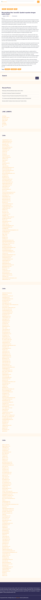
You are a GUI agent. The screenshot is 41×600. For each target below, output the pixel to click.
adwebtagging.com (6, 260)
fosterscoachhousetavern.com (8, 192)
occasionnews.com (6, 270)
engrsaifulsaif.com (6, 342)
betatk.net (4, 572)
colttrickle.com (5, 447)
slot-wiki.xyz (5, 545)
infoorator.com (5, 505)
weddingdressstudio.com (7, 523)
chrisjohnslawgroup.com (7, 370)
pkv (25, 588)
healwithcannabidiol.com (7, 391)
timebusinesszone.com (7, 273)
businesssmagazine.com (7, 463)
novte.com (4, 507)
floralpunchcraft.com (6, 218)
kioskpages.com (5, 393)
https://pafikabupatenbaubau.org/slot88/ (19, 590)
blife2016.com (5, 387)
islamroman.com (5, 481)
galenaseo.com (5, 547)
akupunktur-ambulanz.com (8, 495)
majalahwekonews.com (7, 141)
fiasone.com (4, 219)
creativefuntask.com (6, 341)
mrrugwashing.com (6, 231)
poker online (4, 120)
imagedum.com (5, 396)
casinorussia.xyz (5, 536)
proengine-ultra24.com (7, 511)
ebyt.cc (3, 499)
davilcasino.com (5, 325)
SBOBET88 (10, 9)
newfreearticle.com (6, 198)
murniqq (1, 589)
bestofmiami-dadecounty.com (8, 307)
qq (2, 126)
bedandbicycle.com (6, 354)
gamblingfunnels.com (6, 451)
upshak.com (4, 235)
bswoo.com (4, 575)
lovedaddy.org (5, 228)
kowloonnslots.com (6, 485)
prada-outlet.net (5, 444)
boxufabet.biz (5, 410)
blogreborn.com (5, 467)
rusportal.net (5, 160)
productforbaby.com (6, 189)
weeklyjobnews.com (6, 257)
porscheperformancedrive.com (8, 381)
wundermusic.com (6, 336)
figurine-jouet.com (6, 413)
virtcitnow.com (5, 469)
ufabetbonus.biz (5, 569)
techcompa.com (5, 476)
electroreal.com (5, 306)
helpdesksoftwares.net (7, 293)
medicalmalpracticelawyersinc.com (9, 552)
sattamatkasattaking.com (7, 402)
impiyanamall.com (6, 320)
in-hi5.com (4, 154)
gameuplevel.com (6, 330)
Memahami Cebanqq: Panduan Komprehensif (11, 93)
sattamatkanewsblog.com (7, 250)
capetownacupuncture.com (8, 167)
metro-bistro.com (6, 517)
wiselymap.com (5, 470)
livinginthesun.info (6, 163)
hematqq (6, 589)
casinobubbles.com (6, 317)
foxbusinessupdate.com (7, 227)
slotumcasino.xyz (6, 537)
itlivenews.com (5, 565)
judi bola (7, 69)
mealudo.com (5, 222)
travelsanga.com (5, 558)
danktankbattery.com (6, 221)
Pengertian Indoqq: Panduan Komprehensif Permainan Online (14, 95)
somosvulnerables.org (6, 377)
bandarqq (4, 116)
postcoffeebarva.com (7, 180)
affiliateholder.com (6, 279)
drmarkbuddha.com (6, 502)
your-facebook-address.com (8, 415)
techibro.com (5, 486)
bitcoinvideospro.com (6, 168)
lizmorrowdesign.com (6, 390)
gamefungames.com (6, 338)
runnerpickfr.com (5, 449)
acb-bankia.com (5, 232)
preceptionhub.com (6, 300)
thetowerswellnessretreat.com (8, 397)
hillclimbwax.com (6, 267)
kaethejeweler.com (6, 400)
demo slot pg (5, 119)
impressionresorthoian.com (8, 240)
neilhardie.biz (5, 527)
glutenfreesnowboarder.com (8, 388)
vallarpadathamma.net (7, 184)
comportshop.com (6, 553)
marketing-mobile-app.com (8, 216)
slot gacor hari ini (5, 117)
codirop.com (5, 456)
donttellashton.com (6, 148)
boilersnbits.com (5, 195)
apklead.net (4, 431)
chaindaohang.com (6, 501)
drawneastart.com (6, 359)
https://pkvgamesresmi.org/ (9, 592)
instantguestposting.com (7, 559)
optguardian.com (5, 322)
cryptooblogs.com (6, 329)
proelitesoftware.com (6, 365)
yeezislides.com (5, 301)
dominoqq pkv (37, 588)
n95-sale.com (5, 466)
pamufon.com (5, 380)
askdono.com (5, 459)
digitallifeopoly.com (6, 316)
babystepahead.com (6, 263)
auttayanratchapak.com (7, 179)
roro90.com (4, 151)
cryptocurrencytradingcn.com (8, 251)
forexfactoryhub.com (6, 473)
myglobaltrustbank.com (7, 549)
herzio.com (4, 152)
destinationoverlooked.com (8, 264)
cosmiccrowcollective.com (8, 170)
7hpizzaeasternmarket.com (8, 508)
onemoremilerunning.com (7, 203)
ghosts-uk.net (5, 457)
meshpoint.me (5, 174)
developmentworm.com (7, 563)
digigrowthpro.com (6, 446)
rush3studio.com (5, 150)
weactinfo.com (5, 212)
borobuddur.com (5, 335)
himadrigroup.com (6, 479)
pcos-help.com (5, 453)
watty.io (4, 161)
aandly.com (4, 574)
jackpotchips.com (6, 364)
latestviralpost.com (6, 196)
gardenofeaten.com (6, 200)
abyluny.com (4, 428)
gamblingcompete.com (7, 462)
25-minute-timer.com (7, 339)
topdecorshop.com (6, 555)
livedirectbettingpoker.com (8, 225)
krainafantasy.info (6, 155)
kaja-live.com (5, 475)
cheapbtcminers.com (6, 343)
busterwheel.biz (5, 533)
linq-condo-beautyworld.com (8, 498)
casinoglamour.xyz (6, 539)
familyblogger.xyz (6, 368)
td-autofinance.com (6, 482)
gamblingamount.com (6, 266)
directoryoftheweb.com (7, 147)
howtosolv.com (5, 518)
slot (19, 69)
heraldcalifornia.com (6, 355)
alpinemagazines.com (6, 488)
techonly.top (5, 460)
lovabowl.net (5, 294)
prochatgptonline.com (7, 472)
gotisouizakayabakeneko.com (8, 173)
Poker (4, 9)
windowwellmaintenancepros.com (9, 277)
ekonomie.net (5, 561)
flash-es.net (4, 234)
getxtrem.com (5, 211)
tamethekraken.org (6, 383)
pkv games (14, 69)
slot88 (10, 589)
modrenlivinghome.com (7, 418)
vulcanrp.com (5, 489)
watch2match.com (6, 546)
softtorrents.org (5, 375)
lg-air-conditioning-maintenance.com (10, 504)
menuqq (1, 588)
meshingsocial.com (6, 214)
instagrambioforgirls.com (7, 206)
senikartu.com (5, 158)
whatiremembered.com (7, 497)
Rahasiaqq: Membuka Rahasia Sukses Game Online (12, 90)
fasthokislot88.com (6, 361)
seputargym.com (5, 319)
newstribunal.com (6, 297)
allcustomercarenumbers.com (8, 367)
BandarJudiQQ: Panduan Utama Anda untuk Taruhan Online (14, 101)
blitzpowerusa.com (6, 199)
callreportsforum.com (6, 425)
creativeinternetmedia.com (8, 465)
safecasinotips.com (6, 362)
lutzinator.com (5, 384)
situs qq (3, 121)
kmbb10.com (5, 209)
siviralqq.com (5, 238)
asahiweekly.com (6, 351)
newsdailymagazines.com (7, 298)
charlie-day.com (5, 224)
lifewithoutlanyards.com (7, 513)
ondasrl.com (4, 386)
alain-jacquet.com (6, 171)
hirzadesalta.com (6, 314)
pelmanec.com (5, 144)
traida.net (4, 514)
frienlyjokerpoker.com (6, 483)
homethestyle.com (6, 332)
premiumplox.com (6, 524)
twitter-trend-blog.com (7, 491)
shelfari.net (4, 534)
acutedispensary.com (6, 248)
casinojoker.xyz (5, 542)
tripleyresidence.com (6, 374)
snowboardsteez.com (6, 205)
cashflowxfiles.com (6, 208)
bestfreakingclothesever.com (8, 241)
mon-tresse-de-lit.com (7, 407)
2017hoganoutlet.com (6, 142)
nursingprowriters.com (7, 246)
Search (4, 75)
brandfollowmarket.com (7, 256)
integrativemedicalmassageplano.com (10, 230)
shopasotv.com (5, 556)
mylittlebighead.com (6, 348)
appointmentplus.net (6, 562)
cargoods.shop (5, 166)
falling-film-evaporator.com (8, 243)
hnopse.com (4, 269)
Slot (15, 9)
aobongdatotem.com (6, 303)
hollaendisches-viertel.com (8, 510)
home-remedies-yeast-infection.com (10, 304)
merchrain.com (5, 422)
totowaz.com (5, 253)
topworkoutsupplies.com (7, 311)
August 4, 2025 (6, 16)
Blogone (18, 597)
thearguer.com (5, 215)
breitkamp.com (5, 372)
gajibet (1, 592)
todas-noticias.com (6, 157)
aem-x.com (4, 327)
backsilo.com (5, 237)
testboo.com (5, 521)
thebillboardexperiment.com (8, 404)
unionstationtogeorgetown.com (9, 345)
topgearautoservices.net (7, 412)
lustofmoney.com (6, 272)
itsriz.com (4, 164)
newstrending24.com (6, 568)
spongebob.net (5, 176)
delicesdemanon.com (6, 520)
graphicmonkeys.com (6, 356)
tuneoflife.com (5, 276)
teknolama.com (5, 187)
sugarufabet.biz (5, 409)
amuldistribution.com (6, 333)
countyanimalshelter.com (7, 259)
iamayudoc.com (5, 346)
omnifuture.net (5, 450)
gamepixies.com (5, 358)
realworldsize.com (6, 186)
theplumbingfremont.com (7, 566)
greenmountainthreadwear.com (8, 247)
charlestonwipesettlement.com (8, 254)
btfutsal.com (5, 454)
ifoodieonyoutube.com (7, 309)
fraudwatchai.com (6, 326)
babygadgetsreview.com (7, 494)
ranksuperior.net (5, 261)
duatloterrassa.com (6, 378)
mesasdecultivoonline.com (8, 193)
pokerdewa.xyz (5, 543)
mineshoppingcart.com (7, 310)
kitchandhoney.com (6, 515)
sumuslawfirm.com (6, 244)
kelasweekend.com (6, 571)
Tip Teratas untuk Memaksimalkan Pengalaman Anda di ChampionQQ (16, 98)
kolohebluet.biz (5, 530)
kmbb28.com (5, 423)
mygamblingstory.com (7, 139)
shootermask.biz (5, 531)
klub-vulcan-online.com (7, 371)
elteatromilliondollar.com (7, 182)
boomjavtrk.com (5, 429)
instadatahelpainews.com (7, 419)
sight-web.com (5, 478)
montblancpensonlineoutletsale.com (10, 492)
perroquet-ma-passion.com (8, 416)
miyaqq (37, 590)
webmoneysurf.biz (6, 529)
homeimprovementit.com (7, 295)
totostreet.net (5, 323)
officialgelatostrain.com (7, 399)
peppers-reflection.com (7, 275)
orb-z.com (4, 190)
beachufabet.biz (5, 406)
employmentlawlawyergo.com (8, 550)
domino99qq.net (5, 145)
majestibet (33, 590)
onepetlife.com (5, 403)
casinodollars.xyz (5, 540)
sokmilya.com (5, 426)
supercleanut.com (6, 352)
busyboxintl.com (5, 177)
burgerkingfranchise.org (7, 183)
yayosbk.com (5, 526)
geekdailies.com (5, 420)
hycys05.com (5, 202)
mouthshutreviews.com (7, 313)
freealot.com (5, 349)
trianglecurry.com (6, 394)
